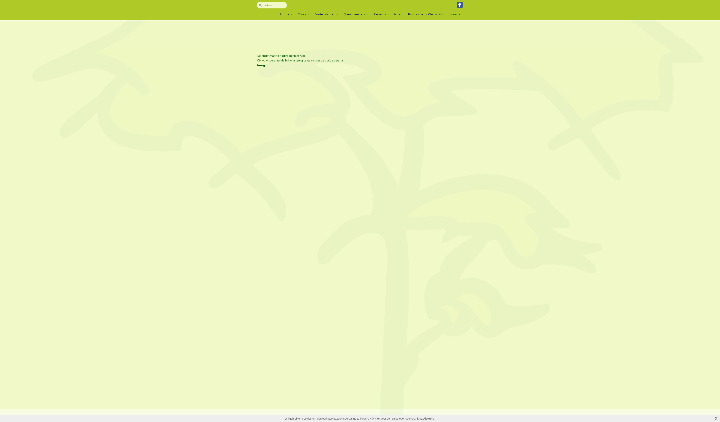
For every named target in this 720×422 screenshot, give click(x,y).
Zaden (379, 14)
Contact (303, 14)
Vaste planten (325, 14)
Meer (454, 14)
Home (284, 14)
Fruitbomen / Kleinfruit (424, 14)
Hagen (397, 14)
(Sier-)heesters (354, 14)
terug (261, 65)
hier (377, 418)
